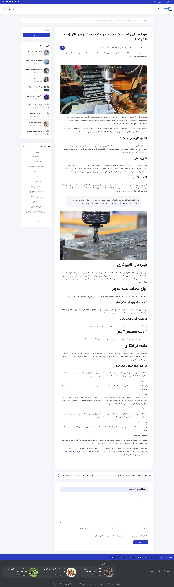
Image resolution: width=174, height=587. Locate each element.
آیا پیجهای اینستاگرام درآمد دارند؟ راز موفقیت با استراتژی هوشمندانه (33, 131)
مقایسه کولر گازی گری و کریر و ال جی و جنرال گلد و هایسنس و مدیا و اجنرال (33, 51)
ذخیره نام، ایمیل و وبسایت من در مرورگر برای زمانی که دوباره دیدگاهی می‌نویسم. (119, 536)
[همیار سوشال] (164, 9)
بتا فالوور (36, 171)
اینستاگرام (131, 557)
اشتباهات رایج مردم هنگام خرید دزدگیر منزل (33, 78)
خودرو (146, 557)
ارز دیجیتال (121, 557)
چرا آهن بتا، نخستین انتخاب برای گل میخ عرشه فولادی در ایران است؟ (33, 69)
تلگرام (139, 557)
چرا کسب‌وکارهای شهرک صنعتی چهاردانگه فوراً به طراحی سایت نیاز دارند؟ (33, 87)
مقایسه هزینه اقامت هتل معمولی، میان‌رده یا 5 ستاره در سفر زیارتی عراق (33, 113)
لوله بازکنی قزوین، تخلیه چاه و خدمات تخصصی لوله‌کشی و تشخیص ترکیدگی (33, 122)
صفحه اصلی (144, 20)
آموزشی (112, 557)
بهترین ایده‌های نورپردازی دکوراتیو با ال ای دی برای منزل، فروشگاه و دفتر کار (33, 96)
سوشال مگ (155, 557)
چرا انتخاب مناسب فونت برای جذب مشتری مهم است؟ (79, 475)
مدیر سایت (136, 47)
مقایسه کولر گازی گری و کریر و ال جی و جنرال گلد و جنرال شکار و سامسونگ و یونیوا (33, 60)
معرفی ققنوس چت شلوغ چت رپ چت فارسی (132, 475)
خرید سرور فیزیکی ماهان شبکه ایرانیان (33, 105)
